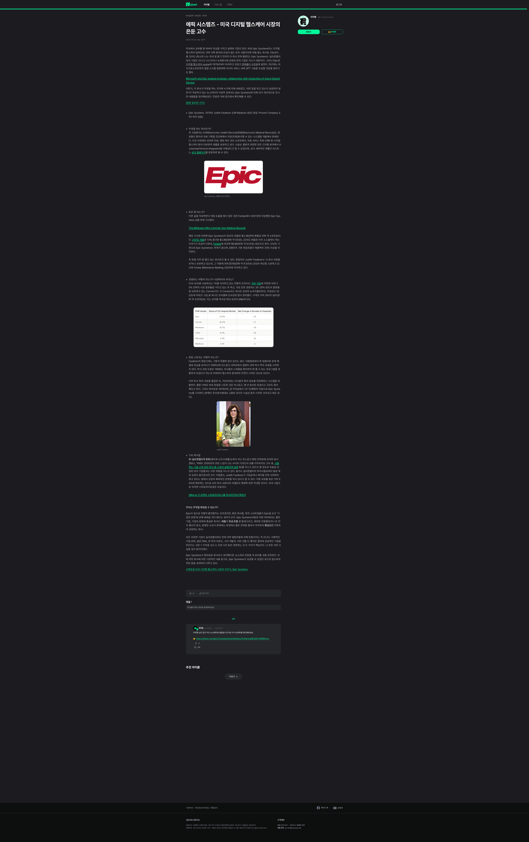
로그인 (339, 4)
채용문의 (214, 808)
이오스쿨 (218, 4)
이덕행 (313, 17)
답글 (198, 647)
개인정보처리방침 (202, 808)
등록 (233, 619)
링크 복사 (205, 593)
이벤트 (230, 4)
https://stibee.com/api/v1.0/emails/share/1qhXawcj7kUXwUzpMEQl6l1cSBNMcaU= (232, 639)
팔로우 (308, 32)
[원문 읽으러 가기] (195, 102)
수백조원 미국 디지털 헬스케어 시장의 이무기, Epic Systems (217, 569)
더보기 (232, 676)
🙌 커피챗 (332, 32)
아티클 (207, 4)
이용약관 (189, 808)
